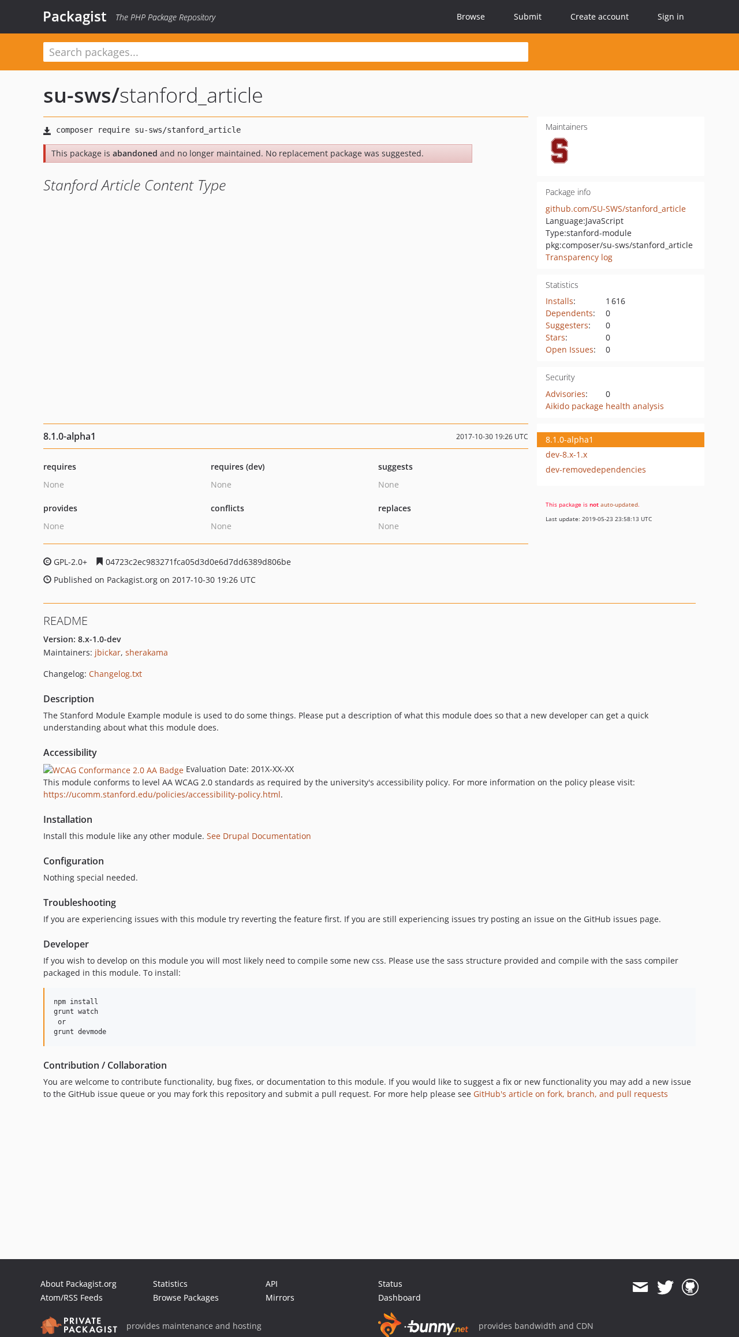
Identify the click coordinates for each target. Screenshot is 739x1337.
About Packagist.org (78, 1283)
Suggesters (567, 325)
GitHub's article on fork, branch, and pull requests (570, 1093)
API (272, 1283)
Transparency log (579, 257)
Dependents (569, 313)
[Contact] (640, 1287)
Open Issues (570, 349)
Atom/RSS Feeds (71, 1297)
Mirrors (280, 1297)
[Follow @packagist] (665, 1287)
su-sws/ (81, 95)
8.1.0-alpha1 (570, 439)
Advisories (565, 393)
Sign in (671, 16)
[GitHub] (690, 1287)
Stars (555, 337)
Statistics (170, 1283)
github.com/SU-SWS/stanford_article (616, 208)
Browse (471, 16)
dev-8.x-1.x (566, 454)
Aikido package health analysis (605, 405)
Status (390, 1283)
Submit (528, 16)
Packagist (75, 16)
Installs (559, 300)
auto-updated (619, 504)
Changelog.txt (115, 673)
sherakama (146, 652)
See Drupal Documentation (259, 835)
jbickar (108, 652)
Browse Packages (186, 1297)
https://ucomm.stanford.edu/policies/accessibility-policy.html (162, 794)
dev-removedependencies (596, 469)
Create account (599, 16)
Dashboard (399, 1297)
